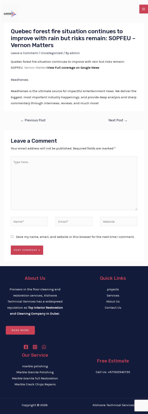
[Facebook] (26, 347)
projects (113, 289)
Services (113, 295)
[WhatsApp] (44, 347)
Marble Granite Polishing (35, 372)
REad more (20, 330)
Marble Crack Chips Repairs (35, 384)
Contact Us (113, 307)
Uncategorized (52, 53)
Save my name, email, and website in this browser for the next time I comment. (75, 237)
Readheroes (19, 80)
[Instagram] (35, 347)
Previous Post (33, 120)
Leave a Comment (24, 53)
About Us (113, 301)
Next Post (118, 120)
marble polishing (35, 366)
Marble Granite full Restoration (35, 378)
